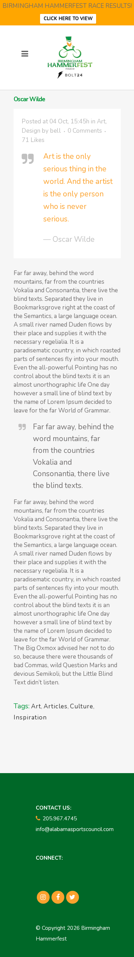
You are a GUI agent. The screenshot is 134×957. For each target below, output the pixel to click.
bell (55, 131)
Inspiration (30, 717)
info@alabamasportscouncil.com (75, 829)
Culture (81, 706)
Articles (56, 706)
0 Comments (85, 131)
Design (31, 131)
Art (101, 121)
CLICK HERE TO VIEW (68, 18)
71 (33, 140)
